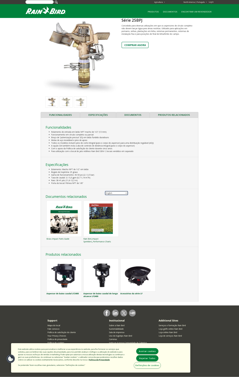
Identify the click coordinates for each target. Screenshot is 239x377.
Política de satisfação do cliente (61, 332)
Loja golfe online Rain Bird (170, 329)
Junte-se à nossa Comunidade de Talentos (128, 342)
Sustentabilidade (116, 329)
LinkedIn (115, 313)
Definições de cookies (147, 365)
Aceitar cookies (147, 351)
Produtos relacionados (174, 114)
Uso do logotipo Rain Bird (120, 335)
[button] (80, 55)
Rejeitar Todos (147, 358)
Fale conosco (53, 329)
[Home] (48, 11)
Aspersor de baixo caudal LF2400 (62, 293)
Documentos (132, 114)
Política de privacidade (57, 339)
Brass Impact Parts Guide (57, 238)
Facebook (106, 313)
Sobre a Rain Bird (116, 325)
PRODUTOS (152, 12)
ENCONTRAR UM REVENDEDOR (196, 11)
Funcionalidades (60, 114)
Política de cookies (55, 342)
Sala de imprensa (116, 332)
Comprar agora (135, 45)
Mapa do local (53, 325)
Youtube (132, 313)
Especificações (98, 114)
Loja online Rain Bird (168, 332)
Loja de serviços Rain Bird (170, 335)
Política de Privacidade (99, 359)
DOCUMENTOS (170, 11)
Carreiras (113, 339)
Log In (211, 2)
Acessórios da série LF (131, 293)
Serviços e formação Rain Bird (172, 325)
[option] (51, 101)
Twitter (124, 313)
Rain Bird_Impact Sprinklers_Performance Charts (97, 240)
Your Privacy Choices (56, 335)
